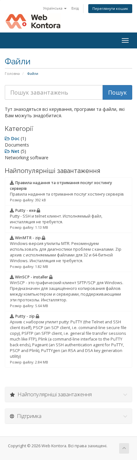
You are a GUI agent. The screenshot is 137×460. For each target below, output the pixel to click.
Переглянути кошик (110, 8)
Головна (12, 73)
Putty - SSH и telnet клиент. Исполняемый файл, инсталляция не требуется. (56, 219)
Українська (53, 8)
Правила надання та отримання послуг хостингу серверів (67, 191)
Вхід (75, 8)
